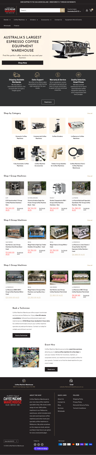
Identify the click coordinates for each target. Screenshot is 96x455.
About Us (61, 399)
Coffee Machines (19, 20)
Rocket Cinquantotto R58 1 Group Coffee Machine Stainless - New (58, 203)
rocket (52, 198)
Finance (16, 25)
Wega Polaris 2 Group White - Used (59, 246)
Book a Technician (21, 335)
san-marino (9, 242)
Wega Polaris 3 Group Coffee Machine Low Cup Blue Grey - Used (36, 292)
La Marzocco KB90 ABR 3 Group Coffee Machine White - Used (15, 292)
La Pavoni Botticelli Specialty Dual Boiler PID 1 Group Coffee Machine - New (81, 203)
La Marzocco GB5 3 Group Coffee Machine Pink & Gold (80, 291)
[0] (91, 10)
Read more (48, 102)
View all (90, 113)
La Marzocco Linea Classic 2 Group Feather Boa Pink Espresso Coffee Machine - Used (80, 248)
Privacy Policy (77, 402)
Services (60, 408)
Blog (59, 405)
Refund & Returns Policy (81, 405)
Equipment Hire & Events (73, 20)
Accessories (45, 20)
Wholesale (7, 25)
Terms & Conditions (79, 408)
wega (29, 242)
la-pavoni (75, 198)
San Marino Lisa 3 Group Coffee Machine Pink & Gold (58, 291)
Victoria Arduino (33, 198)
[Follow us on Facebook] (35, 444)
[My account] (87, 10)
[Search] (62, 10)
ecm (7, 198)
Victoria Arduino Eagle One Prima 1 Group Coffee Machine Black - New (37, 203)
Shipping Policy (78, 399)
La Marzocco (76, 242)
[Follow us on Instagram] (38, 444)
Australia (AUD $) (9, 441)
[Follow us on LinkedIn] (42, 444)
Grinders (33, 20)
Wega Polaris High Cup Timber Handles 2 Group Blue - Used (37, 246)
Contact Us (58, 20)
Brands (6, 20)
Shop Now (22, 63)
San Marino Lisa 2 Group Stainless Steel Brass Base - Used (14, 247)
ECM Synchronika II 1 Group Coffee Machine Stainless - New (14, 203)
